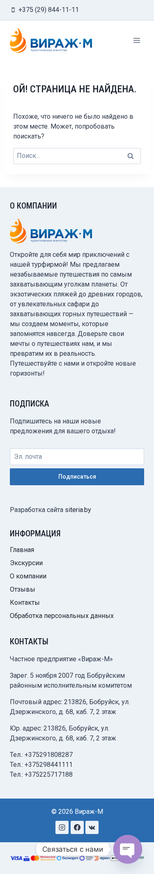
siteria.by (78, 510)
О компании (28, 576)
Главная (22, 550)
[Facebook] (77, 827)
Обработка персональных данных (62, 616)
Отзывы (22, 589)
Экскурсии (26, 563)
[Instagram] (62, 827)
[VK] (92, 827)
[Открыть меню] (136, 40)
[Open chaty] (127, 849)
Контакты (25, 602)
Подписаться (77, 476)
